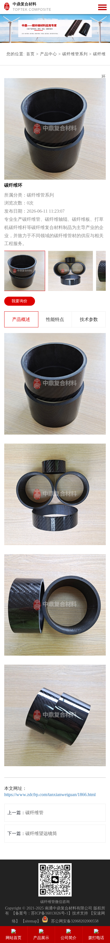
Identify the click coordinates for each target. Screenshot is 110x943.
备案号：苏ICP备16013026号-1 (41, 913)
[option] (55, 28)
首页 (30, 54)
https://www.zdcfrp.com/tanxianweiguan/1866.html (50, 794)
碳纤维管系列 (75, 54)
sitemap (31, 921)
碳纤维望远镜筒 (41, 833)
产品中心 (48, 54)
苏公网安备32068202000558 (74, 921)
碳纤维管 (34, 812)
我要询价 (19, 301)
